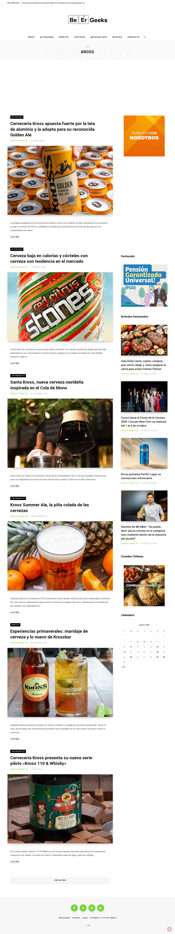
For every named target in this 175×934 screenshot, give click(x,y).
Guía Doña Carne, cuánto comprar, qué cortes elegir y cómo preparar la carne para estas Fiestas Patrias (143, 365)
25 (131, 657)
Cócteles (79, 37)
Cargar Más (60, 880)
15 (157, 647)
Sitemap (94, 918)
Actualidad (46, 37)
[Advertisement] (87, 87)
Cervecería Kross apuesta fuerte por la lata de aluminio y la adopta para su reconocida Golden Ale (52, 129)
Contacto (133, 37)
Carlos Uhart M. (19, 141)
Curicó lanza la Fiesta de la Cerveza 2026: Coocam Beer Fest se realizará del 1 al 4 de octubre (143, 421)
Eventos (64, 37)
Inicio (31, 37)
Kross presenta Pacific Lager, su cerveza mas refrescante (44, 3)
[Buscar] (144, 37)
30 (164, 657)
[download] (144, 156)
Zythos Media (109, 918)
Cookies (76, 918)
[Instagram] (91, 907)
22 (157, 652)
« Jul (123, 667)
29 (157, 657)
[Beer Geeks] (87, 20)
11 (131, 647)
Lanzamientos (18, 375)
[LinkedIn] (100, 907)
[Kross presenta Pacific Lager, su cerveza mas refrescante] (144, 453)
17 (124, 652)
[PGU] (144, 306)
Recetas (117, 37)
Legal (85, 918)
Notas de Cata (99, 37)
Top (88, 925)
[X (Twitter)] (83, 907)
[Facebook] (74, 907)
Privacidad (64, 918)
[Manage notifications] (169, 929)
